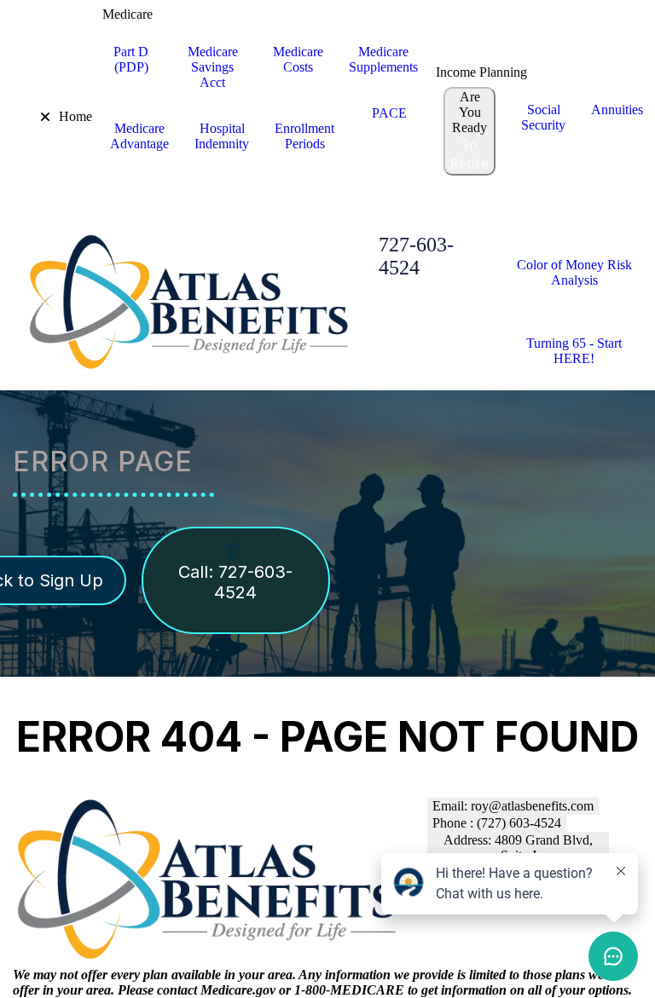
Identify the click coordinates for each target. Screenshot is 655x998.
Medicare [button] (127, 14)
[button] (33, 116)
